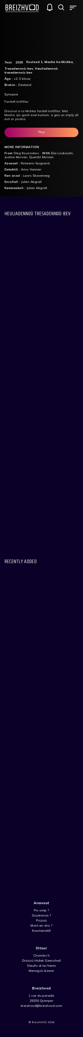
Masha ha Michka (58, 62)
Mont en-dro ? (41, 926)
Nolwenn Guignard (35, 163)
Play (41, 132)
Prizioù (41, 920)
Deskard (24, 85)
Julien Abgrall (31, 182)
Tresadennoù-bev (18, 68)
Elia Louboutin (62, 153)
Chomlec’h (41, 955)
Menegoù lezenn (41, 971)
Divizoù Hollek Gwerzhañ (41, 961)
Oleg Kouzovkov (26, 153)
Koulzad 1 (34, 62)
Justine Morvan (15, 157)
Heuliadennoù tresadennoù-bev (31, 70)
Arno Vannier (31, 169)
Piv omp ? (41, 910)
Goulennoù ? (41, 915)
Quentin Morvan (41, 157)
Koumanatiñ (41, 931)
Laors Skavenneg (36, 176)
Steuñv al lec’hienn (41, 966)
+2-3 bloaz (22, 79)
